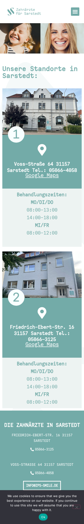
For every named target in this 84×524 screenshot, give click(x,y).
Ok (43, 517)
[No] (76, 507)
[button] (75, 11)
